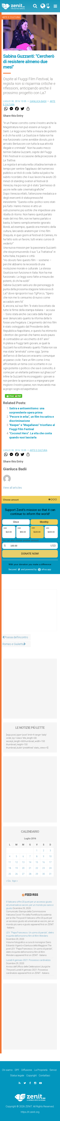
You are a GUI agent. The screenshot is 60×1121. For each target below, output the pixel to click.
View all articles (12, 487)
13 (23, 862)
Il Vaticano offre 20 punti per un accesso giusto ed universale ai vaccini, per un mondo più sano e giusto (29, 905)
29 (37, 874)
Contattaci (44, 1075)
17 (50, 862)
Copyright (31, 1075)
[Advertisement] (30, 613)
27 (23, 874)
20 (23, 868)
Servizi (53, 1070)
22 (37, 868)
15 (37, 862)
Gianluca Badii (38, 101)
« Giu (8, 881)
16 (43, 862)
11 (9, 862)
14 (30, 862)
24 (50, 868)
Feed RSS (31, 895)
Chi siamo (7, 1070)
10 (50, 856)
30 (43, 874)
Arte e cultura (11, 17)
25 (9, 874)
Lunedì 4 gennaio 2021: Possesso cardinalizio (28, 960)
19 (16, 868)
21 (30, 868)
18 (9, 868)
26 (16, 874)
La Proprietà (40, 1070)
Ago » (15, 881)
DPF (17, 1070)
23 (43, 868)
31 (50, 874)
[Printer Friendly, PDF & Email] (13, 396)
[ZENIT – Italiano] (17, 6)
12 (16, 862)
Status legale (17, 1075)
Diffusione (26, 1070)
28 (30, 874)
